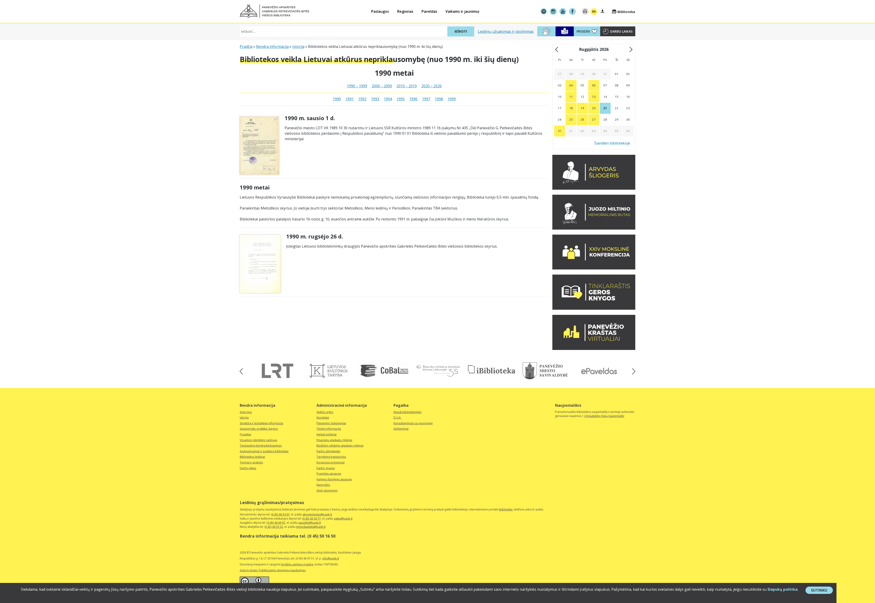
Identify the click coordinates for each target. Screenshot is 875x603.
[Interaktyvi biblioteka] (491, 369)
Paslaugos (380, 11)
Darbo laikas (621, 31)
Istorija (298, 46)
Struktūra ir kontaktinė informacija (261, 423)
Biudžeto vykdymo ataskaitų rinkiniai (340, 446)
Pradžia (246, 46)
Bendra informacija (272, 46)
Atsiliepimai (401, 429)
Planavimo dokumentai (331, 423)
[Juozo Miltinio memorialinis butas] (593, 228)
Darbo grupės (326, 468)
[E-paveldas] (598, 370)
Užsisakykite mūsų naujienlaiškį (604, 416)
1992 (362, 98)
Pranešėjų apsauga (329, 474)
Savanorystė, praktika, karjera (259, 429)
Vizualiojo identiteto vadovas (258, 440)
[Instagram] (553, 11)
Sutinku (822, 590)
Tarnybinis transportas (331, 457)
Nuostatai (323, 417)
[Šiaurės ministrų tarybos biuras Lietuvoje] (438, 370)
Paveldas (429, 11)
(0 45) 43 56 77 (311, 518)
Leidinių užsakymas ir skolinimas (506, 31)
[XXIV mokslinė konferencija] (593, 268)
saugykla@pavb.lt (309, 523)
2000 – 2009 (382, 85)
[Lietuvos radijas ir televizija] (277, 370)
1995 (400, 98)
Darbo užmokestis (328, 451)
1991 (349, 98)
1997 (426, 98)
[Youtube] (562, 11)
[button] (274, 11)
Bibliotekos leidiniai (252, 457)
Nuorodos (323, 485)
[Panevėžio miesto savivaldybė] (545, 370)
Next (632, 371)
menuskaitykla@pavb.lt (311, 527)
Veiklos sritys (325, 412)
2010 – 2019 (406, 85)
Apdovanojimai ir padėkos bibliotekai (264, 451)
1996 (413, 98)
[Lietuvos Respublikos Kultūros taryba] (331, 370)
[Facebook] (572, 11)
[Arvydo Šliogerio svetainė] (593, 188)
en (594, 11)
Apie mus (246, 412)
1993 (375, 98)
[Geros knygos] (593, 308)
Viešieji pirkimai (327, 434)
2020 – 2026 (431, 85)
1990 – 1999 (357, 85)
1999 (452, 98)
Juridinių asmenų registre (297, 564)
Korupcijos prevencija (331, 462)
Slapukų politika (782, 589)
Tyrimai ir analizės (251, 462)
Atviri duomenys (327, 490)
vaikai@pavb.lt (343, 518)
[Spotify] (543, 11)
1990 (337, 98)
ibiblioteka (505, 509)
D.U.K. (397, 417)
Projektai (245, 434)
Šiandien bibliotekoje (612, 143)
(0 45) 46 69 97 (276, 523)
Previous (243, 371)
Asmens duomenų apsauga (334, 479)
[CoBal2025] (384, 370)
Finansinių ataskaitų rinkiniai (334, 440)
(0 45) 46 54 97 (280, 514)
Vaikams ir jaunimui (462, 11)
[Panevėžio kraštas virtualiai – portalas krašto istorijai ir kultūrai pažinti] (593, 348)
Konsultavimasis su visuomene (413, 423)
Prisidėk (583, 31)
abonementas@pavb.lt (317, 514)
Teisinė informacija (329, 429)
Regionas (405, 11)
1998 (439, 98)
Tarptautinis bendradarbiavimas (261, 446)
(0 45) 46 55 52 (273, 527)
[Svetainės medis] (602, 11)
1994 (388, 98)
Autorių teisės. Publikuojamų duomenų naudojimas (273, 570)
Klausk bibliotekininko (408, 412)
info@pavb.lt (330, 558)
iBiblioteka (626, 11)
